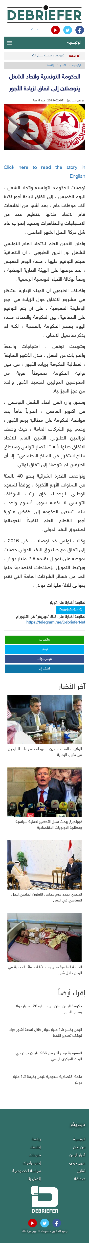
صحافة (79, 1179)
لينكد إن (44, 669)
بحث (34, 29)
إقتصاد (50, 65)
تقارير (81, 1171)
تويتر (45, 649)
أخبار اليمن (77, 1155)
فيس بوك (45, 659)
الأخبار (63, 65)
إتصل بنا (34, 1179)
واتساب (44, 640)
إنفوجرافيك (32, 1163)
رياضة (36, 1139)
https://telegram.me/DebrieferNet (55, 622)
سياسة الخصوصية (26, 1171)
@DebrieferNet (70, 610)
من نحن (79, 1147)
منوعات (35, 1155)
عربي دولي (77, 1163)
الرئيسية (74, 43)
